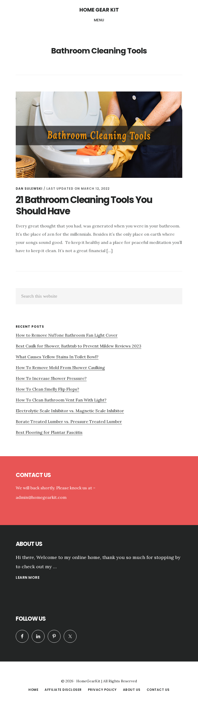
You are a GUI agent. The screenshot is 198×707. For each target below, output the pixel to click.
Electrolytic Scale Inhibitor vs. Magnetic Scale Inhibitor (70, 410)
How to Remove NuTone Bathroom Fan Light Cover (67, 335)
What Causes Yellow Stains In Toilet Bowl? (57, 356)
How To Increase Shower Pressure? (51, 378)
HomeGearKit (88, 681)
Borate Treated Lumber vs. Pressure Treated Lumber (69, 421)
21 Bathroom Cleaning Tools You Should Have (84, 205)
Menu (99, 20)
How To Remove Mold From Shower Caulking (60, 367)
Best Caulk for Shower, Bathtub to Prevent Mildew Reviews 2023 (78, 345)
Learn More (27, 578)
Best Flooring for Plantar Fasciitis (49, 432)
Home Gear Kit (99, 9)
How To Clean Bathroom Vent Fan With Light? (61, 399)
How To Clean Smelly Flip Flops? (47, 389)
